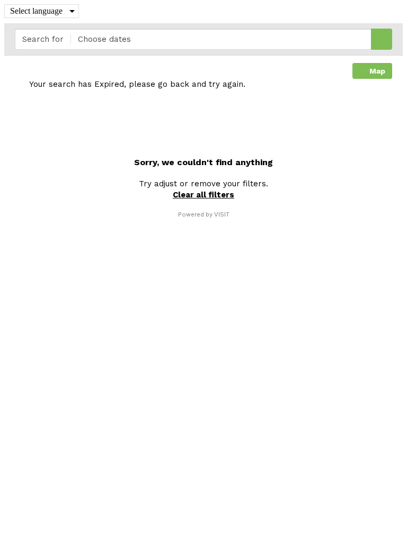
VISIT (221, 214)
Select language (36, 10)
